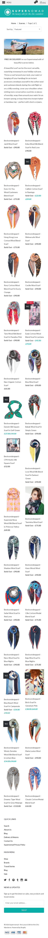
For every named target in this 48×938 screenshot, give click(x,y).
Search (6, 826)
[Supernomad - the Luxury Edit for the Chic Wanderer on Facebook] (9, 880)
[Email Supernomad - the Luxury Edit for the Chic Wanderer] (26, 880)
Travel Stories (9, 866)
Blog (5, 833)
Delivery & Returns (11, 837)
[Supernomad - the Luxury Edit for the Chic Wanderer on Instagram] (22, 880)
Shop (6, 859)
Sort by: (10, 29)
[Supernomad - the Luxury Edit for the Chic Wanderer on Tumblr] (17, 880)
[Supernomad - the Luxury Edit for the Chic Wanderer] (24, 11)
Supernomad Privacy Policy (14, 845)
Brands (6, 863)
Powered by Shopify (19, 927)
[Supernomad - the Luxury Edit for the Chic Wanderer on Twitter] (5, 880)
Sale (5, 874)
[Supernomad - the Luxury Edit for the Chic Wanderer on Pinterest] (13, 880)
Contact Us (8, 841)
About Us (7, 830)
